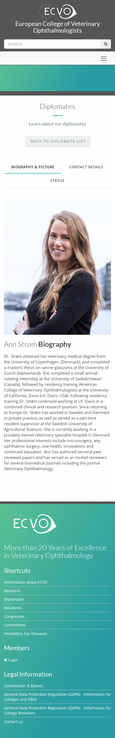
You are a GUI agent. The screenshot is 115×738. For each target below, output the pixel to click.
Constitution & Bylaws (23, 685)
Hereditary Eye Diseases (25, 633)
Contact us (13, 721)
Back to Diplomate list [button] (58, 141)
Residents (13, 607)
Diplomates (14, 599)
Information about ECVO (25, 582)
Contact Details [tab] (86, 166)
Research (12, 590)
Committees (14, 624)
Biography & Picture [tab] (32, 166)
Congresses (14, 616)
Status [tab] (57, 180)
